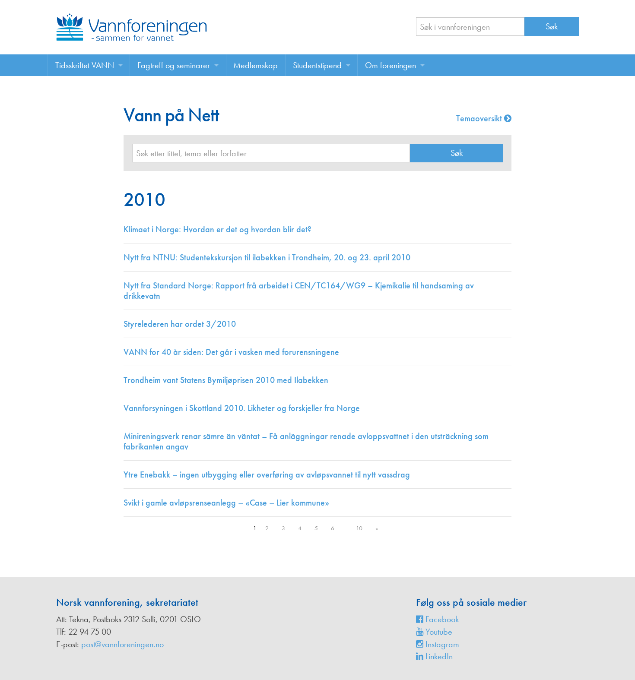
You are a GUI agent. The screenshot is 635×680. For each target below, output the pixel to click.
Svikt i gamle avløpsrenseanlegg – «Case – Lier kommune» (226, 502)
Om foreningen (390, 65)
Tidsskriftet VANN (84, 65)
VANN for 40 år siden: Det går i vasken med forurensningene (231, 351)
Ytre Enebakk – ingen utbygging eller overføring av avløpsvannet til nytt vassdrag (267, 474)
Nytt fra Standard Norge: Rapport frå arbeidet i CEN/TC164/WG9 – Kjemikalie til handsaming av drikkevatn (299, 290)
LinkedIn (438, 656)
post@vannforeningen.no (122, 644)
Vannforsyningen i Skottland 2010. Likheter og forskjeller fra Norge (242, 408)
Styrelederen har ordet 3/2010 (180, 323)
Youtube (437, 631)
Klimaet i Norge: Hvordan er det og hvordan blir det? (217, 229)
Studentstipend (317, 65)
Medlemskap (255, 65)
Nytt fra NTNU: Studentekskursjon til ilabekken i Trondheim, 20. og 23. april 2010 (267, 257)
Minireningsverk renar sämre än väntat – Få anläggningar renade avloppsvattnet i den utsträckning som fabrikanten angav (306, 441)
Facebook (441, 619)
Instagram (441, 644)
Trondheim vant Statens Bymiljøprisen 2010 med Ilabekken (226, 380)
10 (359, 528)
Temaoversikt (480, 118)
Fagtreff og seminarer (173, 65)
